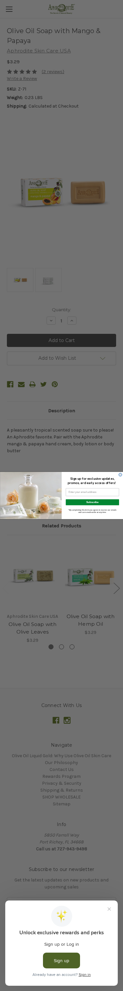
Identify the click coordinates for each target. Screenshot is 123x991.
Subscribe (92, 502)
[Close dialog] (120, 474)
